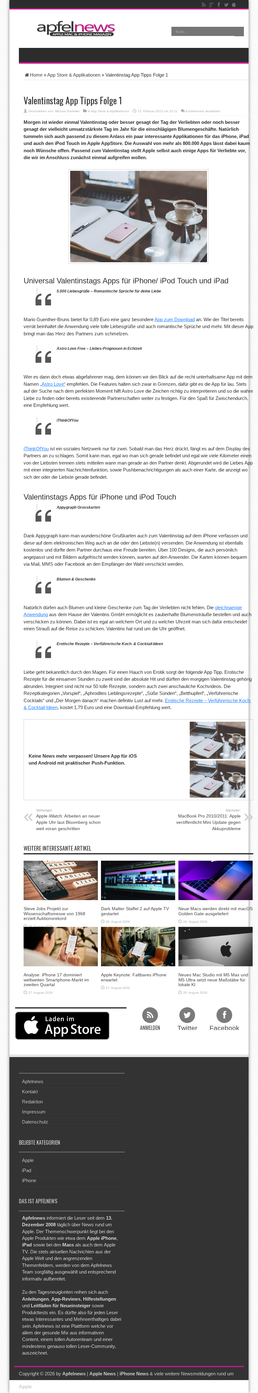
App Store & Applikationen (73, 75)
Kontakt (30, 1091)
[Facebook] (219, 5)
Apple (28, 1160)
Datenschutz (35, 1121)
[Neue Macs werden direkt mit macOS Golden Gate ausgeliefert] (215, 879)
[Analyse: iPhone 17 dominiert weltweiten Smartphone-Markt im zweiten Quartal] (61, 946)
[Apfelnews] (74, 28)
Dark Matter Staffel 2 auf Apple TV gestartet (135, 911)
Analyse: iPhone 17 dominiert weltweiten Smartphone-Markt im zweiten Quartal (56, 979)
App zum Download (174, 319)
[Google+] (211, 5)
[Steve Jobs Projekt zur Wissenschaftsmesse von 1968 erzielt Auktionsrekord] (61, 879)
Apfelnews (32, 1081)
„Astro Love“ (52, 384)
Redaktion (32, 1101)
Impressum (34, 1111)
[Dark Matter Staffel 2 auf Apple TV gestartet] (138, 879)
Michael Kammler (67, 111)
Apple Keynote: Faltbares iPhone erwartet (133, 977)
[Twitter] (226, 5)
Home (36, 75)
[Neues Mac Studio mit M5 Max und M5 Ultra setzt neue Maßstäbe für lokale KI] (215, 946)
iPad (26, 1170)
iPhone (29, 1180)
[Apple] (234, 5)
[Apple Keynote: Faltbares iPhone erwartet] (138, 946)
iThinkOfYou (36, 448)
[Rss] (203, 5)
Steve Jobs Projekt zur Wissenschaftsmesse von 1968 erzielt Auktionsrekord (54, 913)
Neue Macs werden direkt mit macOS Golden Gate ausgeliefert (215, 911)
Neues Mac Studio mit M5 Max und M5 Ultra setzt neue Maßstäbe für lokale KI (213, 979)
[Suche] (239, 31)
